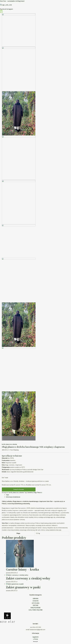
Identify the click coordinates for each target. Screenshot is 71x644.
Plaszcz (39, 492)
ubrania (14, 444)
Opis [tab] (7, 495)
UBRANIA (35, 598)
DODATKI (35, 601)
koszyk (35, 641)
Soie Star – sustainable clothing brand (12, 1)
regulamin (35, 637)
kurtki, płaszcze (7, 444)
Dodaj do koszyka (18, 489)
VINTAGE (35, 605)
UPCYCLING (35, 603)
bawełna (30, 492)
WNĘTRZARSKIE (35, 608)
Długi (35, 492)
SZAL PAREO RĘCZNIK (35, 610)
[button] (35, 7)
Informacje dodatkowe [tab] (13, 497)
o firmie (35, 639)
